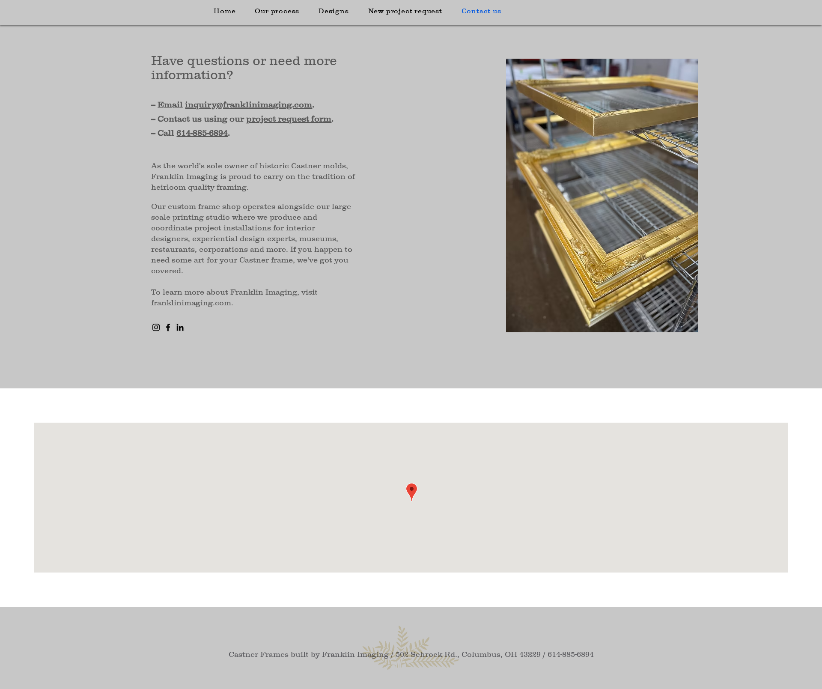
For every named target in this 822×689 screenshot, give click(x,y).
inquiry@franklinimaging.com (248, 104)
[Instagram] (156, 327)
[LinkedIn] (180, 327)
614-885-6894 (202, 132)
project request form (288, 118)
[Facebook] (168, 327)
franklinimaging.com (191, 302)
